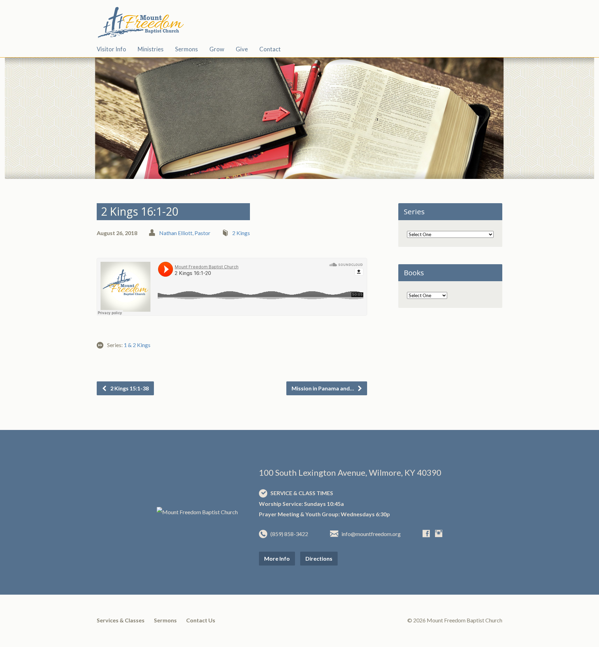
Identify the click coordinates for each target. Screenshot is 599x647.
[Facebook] (426, 533)
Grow (216, 49)
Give (242, 49)
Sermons (186, 49)
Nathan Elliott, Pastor (184, 233)
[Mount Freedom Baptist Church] (197, 512)
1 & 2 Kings (137, 345)
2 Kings (241, 233)
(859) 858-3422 (289, 533)
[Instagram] (438, 533)
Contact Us (200, 620)
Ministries (151, 49)
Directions (318, 558)
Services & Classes (121, 620)
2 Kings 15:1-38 (129, 388)
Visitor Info (111, 49)
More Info (277, 558)
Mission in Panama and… (323, 388)
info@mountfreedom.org (371, 533)
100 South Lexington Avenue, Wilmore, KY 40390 (350, 472)
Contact (270, 49)
